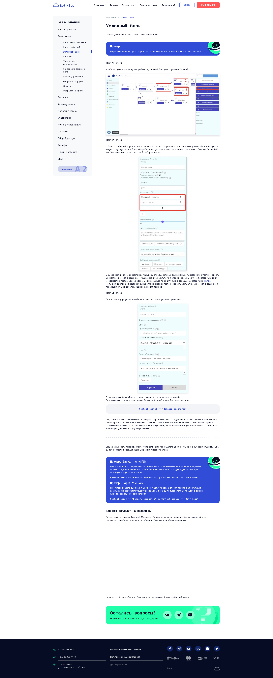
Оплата (67, 86)
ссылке (207, 280)
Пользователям (148, 5)
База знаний (168, 5)
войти (187, 5)
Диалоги (63, 131)
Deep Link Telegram (73, 90)
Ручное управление (73, 76)
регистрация (208, 5)
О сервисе (99, 5)
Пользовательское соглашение (125, 649)
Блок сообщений (71, 47)
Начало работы (67, 29)
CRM (60, 158)
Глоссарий (66, 169)
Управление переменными (70, 63)
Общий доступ (66, 138)
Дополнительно (67, 111)
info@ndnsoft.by (66, 649)
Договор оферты (118, 664)
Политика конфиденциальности (125, 656)
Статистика (64, 117)
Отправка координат (73, 81)
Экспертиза (128, 5)
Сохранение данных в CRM (74, 70)
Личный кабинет (67, 152)
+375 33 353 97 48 (67, 656)
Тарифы (114, 5)
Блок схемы (64, 36)
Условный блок (71, 51)
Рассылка (63, 97)
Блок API (67, 56)
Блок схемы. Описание (74, 42)
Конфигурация (66, 104)
